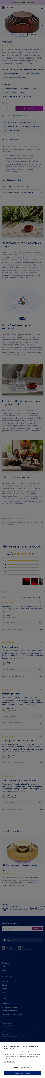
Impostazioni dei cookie (22, 1067)
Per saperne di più (9, 1061)
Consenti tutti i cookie (22, 1073)
